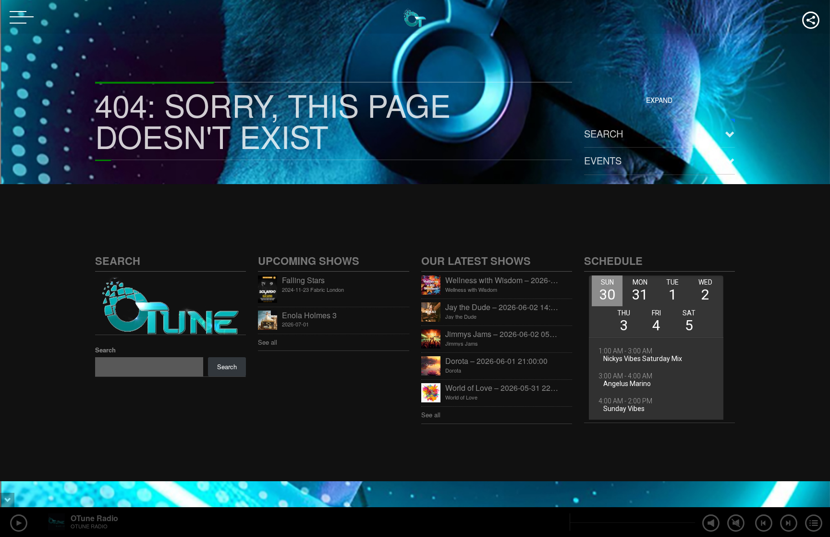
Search (603, 133)
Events (603, 160)
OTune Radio (94, 518)
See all (267, 342)
